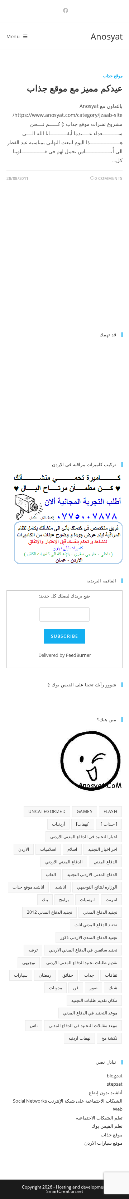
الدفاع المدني (105, 862)
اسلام (72, 849)
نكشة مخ (109, 1038)
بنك (45, 899)
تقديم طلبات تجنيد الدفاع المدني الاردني (81, 962)
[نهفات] (83, 824)
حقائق (67, 975)
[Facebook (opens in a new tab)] (64, 10)
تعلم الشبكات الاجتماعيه (99, 1117)
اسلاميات (48, 849)
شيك (113, 988)
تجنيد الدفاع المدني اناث (96, 925)
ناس (34, 1025)
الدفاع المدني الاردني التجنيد (92, 874)
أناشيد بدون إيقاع (106, 1092)
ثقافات (111, 975)
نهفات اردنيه (79, 1038)
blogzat (115, 1075)
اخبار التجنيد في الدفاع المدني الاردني (83, 837)
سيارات (21, 975)
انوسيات (87, 899)
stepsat (115, 1084)
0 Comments (109, 178)
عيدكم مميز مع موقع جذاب (75, 88)
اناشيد (60, 887)
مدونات (55, 988)
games (84, 811)
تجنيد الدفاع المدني (100, 912)
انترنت (111, 899)
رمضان (45, 975)
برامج (64, 899)
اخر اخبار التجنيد (102, 849)
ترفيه (33, 950)
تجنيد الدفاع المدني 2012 (49, 912)
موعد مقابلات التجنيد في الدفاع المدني (83, 1025)
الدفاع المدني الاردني (63, 862)
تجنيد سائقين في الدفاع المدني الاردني (83, 950)
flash (110, 811)
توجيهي (28, 962)
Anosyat (107, 36)
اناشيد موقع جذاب (28, 887)
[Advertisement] (62, 265)
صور (93, 988)
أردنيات (58, 824)
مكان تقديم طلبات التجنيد (94, 1000)
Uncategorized (47, 811)
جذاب (89, 975)
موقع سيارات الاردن (103, 1143)
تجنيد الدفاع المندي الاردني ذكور (88, 937)
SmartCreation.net (64, 1191)
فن (75, 988)
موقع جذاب (113, 76)
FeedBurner (78, 655)
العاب (51, 874)
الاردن (23, 849)
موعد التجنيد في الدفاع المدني (90, 1013)
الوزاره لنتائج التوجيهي (97, 887)
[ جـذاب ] (109, 824)
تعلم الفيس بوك (107, 1126)
